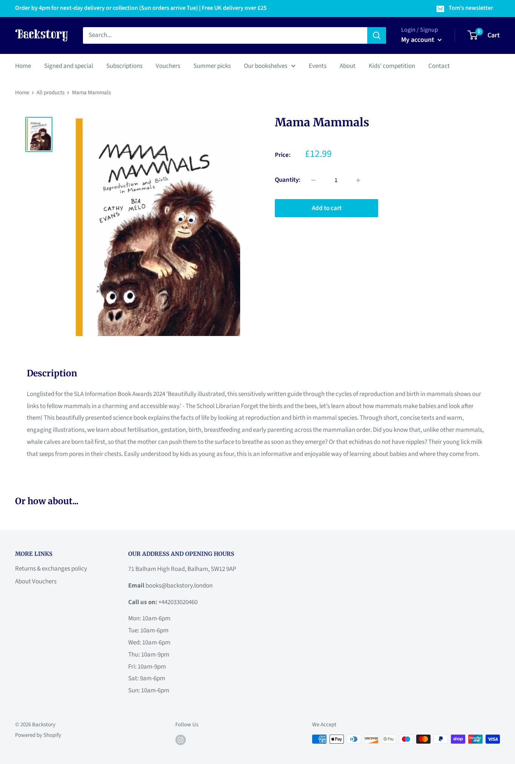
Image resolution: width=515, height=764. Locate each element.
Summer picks (212, 65)
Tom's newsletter (471, 8)
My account (418, 39)
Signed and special (68, 65)
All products (50, 93)
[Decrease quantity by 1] (313, 180)
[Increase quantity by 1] (358, 180)
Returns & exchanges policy (51, 568)
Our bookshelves (265, 65)
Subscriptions (124, 65)
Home (23, 65)
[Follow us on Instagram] (180, 740)
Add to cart (327, 208)
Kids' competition (392, 65)
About (348, 65)
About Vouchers (36, 581)
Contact (439, 65)
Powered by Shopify (38, 735)
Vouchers (168, 65)
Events (317, 65)
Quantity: (287, 179)
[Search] (376, 35)
